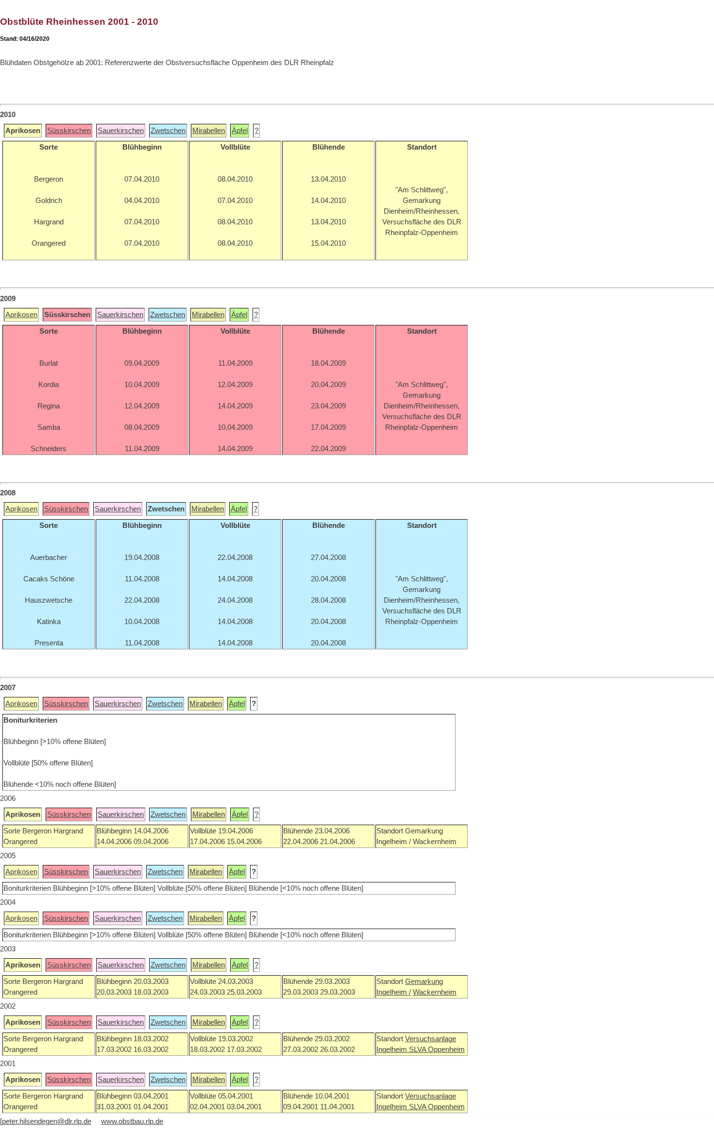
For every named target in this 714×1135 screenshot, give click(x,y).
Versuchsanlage (430, 1039)
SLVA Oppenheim (437, 1049)
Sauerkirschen (121, 131)
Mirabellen (208, 131)
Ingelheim (392, 1049)
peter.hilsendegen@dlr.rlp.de (46, 1121)
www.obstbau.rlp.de (132, 1121)
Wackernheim (435, 992)
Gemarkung (424, 981)
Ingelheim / (393, 992)
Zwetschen (168, 131)
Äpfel (240, 131)
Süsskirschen (69, 131)
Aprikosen (21, 315)
